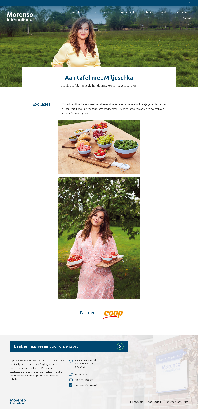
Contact (187, 18)
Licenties (150, 12)
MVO (164, 12)
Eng (189, 3)
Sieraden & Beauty (100, 12)
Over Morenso (180, 12)
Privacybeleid (136, 402)
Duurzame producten (128, 12)
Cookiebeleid (154, 402)
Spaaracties (76, 12)
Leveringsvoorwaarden (177, 402)
